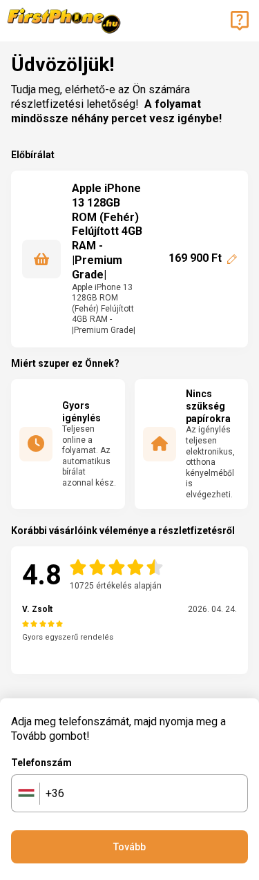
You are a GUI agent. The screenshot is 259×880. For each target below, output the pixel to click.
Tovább (129, 846)
